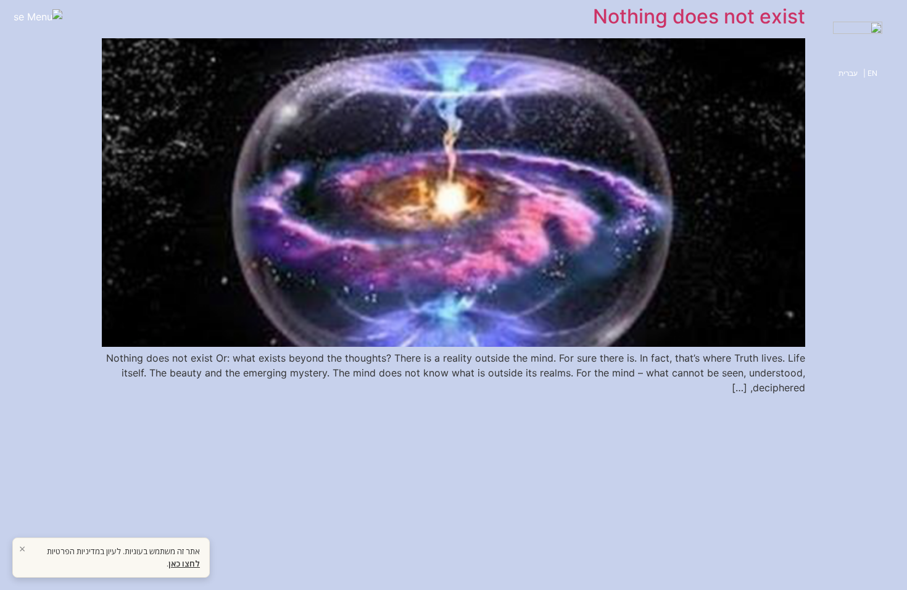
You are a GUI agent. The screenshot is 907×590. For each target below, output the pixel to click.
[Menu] (37, 23)
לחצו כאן (184, 563)
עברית (848, 73)
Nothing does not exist (699, 16)
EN (872, 73)
